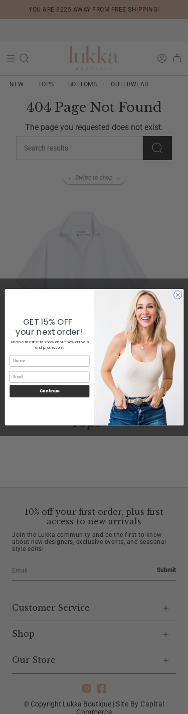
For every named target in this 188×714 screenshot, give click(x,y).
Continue (49, 390)
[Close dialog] (177, 295)
